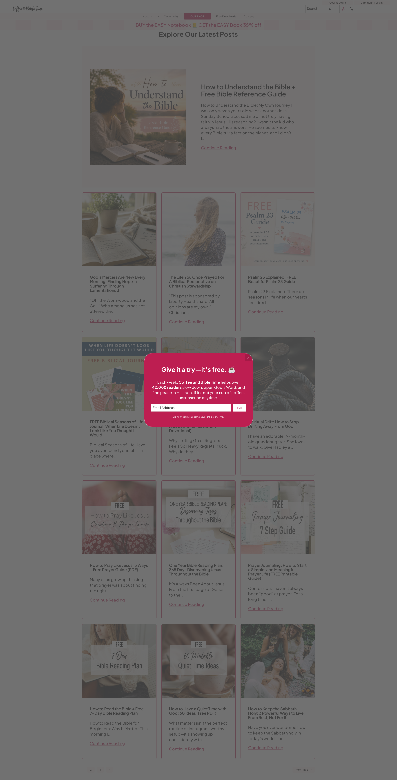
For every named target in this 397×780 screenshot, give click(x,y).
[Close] (248, 357)
